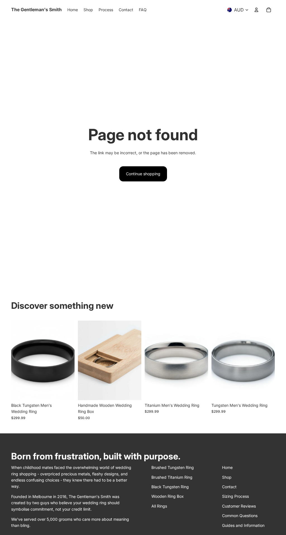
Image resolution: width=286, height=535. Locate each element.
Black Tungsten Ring (170, 486)
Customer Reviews (239, 506)
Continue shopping (143, 173)
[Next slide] (70, 360)
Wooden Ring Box (167, 496)
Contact (229, 486)
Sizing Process (235, 496)
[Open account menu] (256, 10)
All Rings (159, 506)
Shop (227, 477)
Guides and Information (243, 525)
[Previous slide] (15, 360)
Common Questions (240, 515)
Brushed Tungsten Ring (172, 467)
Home (227, 467)
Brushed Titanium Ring (171, 477)
